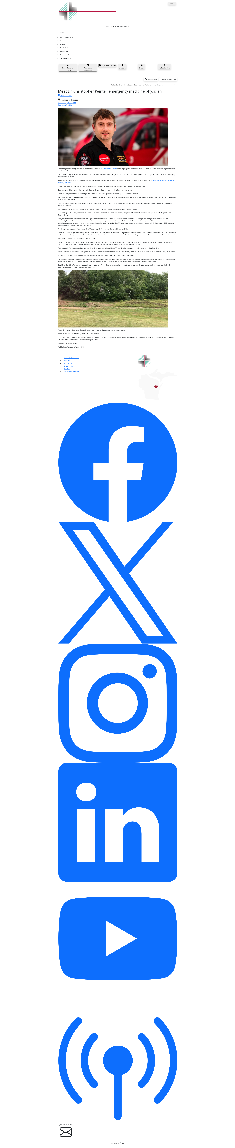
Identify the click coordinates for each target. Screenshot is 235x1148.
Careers (67, 361)
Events (62, 44)
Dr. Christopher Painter (108, 169)
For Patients (64, 48)
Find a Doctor (128, 85)
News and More (65, 55)
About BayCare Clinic (67, 37)
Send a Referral (65, 58)
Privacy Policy (69, 366)
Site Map (67, 369)
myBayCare (64, 51)
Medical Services (116, 85)
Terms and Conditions (71, 372)
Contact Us (64, 41)
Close (172, 3)
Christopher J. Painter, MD (67, 103)
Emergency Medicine (65, 105)
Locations (137, 85)
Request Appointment (168, 79)
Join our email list (66, 1125)
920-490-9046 (151, 79)
